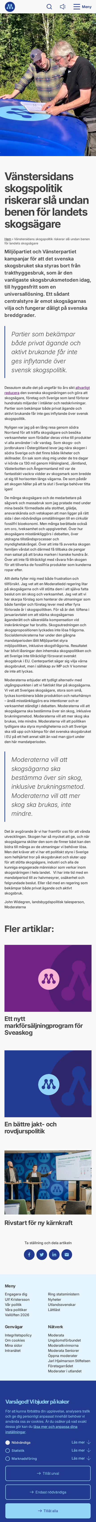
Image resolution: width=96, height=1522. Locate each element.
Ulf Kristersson (17, 1299)
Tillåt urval (51, 1473)
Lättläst (54, 1309)
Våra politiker (16, 1309)
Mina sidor (13, 1345)
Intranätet (13, 1350)
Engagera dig (16, 1294)
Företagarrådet (60, 1366)
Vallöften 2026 (17, 1315)
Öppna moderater (62, 1355)
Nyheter (54, 1299)
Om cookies (15, 1340)
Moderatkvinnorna (63, 1345)
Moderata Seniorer (63, 1350)
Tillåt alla (51, 1510)
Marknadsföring (24, 1458)
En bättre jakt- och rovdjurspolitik (30, 1127)
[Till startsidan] (10, 7)
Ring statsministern (63, 1294)
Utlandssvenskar (62, 1304)
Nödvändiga (21, 1442)
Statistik (18, 1450)
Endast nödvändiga (50, 1492)
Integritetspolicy (18, 1335)
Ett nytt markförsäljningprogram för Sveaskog (43, 1025)
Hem (7, 239)
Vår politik (13, 1304)
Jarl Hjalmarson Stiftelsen (69, 1361)
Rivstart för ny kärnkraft (38, 1223)
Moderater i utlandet (64, 1371)
